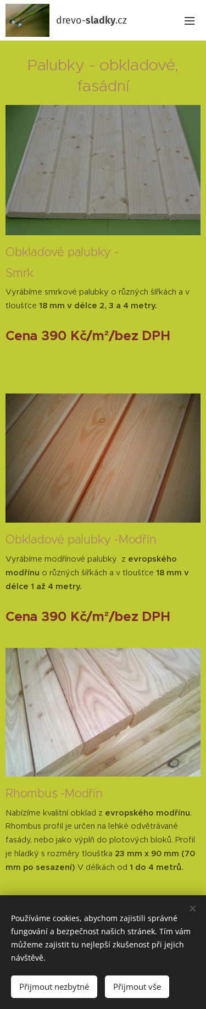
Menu (190, 20)
